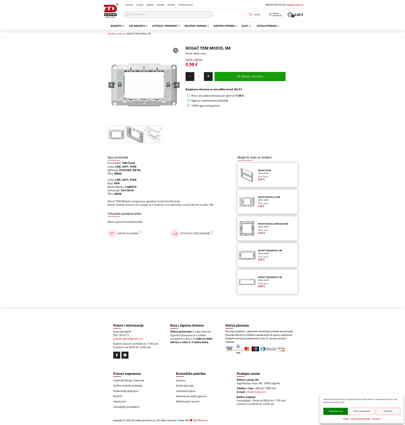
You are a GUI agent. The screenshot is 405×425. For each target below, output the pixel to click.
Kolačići (346, 419)
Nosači (122, 34)
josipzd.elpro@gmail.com (128, 338)
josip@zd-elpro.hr (295, 4)
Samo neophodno (361, 411)
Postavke (388, 411)
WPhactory (202, 420)
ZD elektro (112, 34)
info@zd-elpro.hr (256, 392)
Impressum (376, 419)
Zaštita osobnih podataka (360, 419)
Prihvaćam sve (336, 411)
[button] (275, 14)
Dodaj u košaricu (252, 76)
